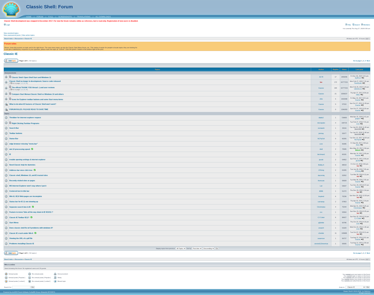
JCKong (321, 170)
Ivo (321, 82)
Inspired (321, 196)
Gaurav (321, 88)
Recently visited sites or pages (22, 181)
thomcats (321, 180)
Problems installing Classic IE (21, 244)
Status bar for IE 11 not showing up (23, 202)
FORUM (40, 17)
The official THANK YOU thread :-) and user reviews (33, 88)
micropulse (321, 123)
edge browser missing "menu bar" (23, 144)
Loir (321, 186)
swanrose (321, 238)
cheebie (321, 233)
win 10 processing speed (19, 149)
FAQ (349, 25)
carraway (321, 202)
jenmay (321, 133)
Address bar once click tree (20, 170)
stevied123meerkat (321, 244)
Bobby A (321, 165)
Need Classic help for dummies (22, 165)
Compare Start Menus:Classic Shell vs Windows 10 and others (38, 94)
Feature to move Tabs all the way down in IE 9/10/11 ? (31, 212)
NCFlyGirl (321, 138)
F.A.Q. (50, 17)
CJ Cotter (321, 217)
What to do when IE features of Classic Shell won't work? (32, 104)
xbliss (358, 95)
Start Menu (13, 223)
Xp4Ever (358, 78)
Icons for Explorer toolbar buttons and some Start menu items (37, 99)
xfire (321, 99)
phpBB (14, 292)
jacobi (321, 159)
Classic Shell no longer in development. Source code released (35, 81)
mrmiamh (321, 128)
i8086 (321, 191)
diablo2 (321, 117)
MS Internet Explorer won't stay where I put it (27, 186)
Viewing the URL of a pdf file (20, 238)
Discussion (19, 38)
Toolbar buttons (15, 133)
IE (10, 154)
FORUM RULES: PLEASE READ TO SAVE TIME (28, 109)
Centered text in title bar (19, 191)
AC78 (321, 77)
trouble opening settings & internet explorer (27, 160)
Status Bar (13, 139)
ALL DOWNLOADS (103, 17)
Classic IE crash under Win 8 (21, 233)
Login (8, 25)
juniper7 (358, 118)
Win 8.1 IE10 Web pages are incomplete (25, 196)
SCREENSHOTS (65, 17)
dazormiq (321, 175)
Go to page (357, 61)
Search (357, 25)
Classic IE (28, 38)
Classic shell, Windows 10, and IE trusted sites (28, 175)
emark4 (321, 228)
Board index (8, 38)
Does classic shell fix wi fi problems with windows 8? (31, 228)
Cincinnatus (321, 207)
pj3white (321, 223)
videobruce (358, 89)
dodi (321, 149)
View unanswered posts (12, 35)
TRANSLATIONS (83, 17)
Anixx (358, 145)
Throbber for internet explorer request (25, 118)
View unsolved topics (11, 33)
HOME (28, 17)
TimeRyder (358, 83)
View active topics (28, 35)
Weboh (358, 150)
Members (366, 25)
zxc (321, 212)
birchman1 (321, 154)
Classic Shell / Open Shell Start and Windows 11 (31, 77)
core (321, 144)
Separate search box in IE (20, 207)
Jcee (358, 124)
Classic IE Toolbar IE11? (19, 218)
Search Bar (14, 128)
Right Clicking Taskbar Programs (25, 123)
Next (368, 61)
